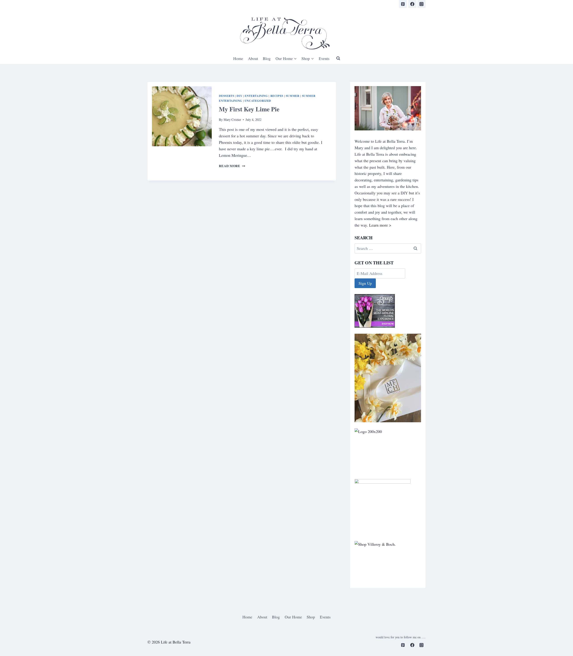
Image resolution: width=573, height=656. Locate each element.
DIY (239, 96)
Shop (311, 617)
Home (238, 58)
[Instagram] (421, 4)
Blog (267, 58)
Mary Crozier (232, 119)
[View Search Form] (338, 58)
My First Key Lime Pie (249, 109)
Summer (292, 96)
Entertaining (256, 96)
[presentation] (182, 116)
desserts (226, 96)
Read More (232, 165)
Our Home (293, 617)
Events (324, 58)
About (253, 58)
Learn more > (380, 225)
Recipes (276, 96)
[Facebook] (412, 4)
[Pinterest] (403, 4)
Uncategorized (258, 101)
